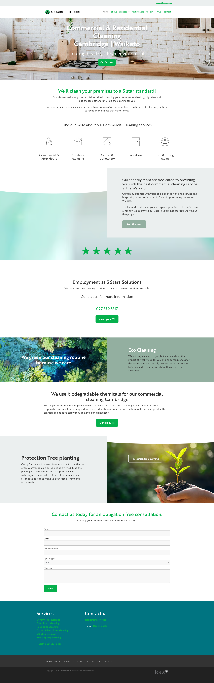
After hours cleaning (48, 623)
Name (46, 529)
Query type (49, 558)
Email (46, 539)
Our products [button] (107, 422)
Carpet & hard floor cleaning (52, 630)
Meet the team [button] (134, 224)
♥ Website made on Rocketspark (82, 670)
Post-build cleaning (47, 626)
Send (50, 588)
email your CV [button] (107, 319)
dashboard (65, 670)
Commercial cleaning (48, 619)
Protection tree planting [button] (145, 458)
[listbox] (107, 562)
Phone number (51, 548)
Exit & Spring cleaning (49, 637)
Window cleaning (46, 634)
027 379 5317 (107, 308)
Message (48, 568)
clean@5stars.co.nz (164, 3)
